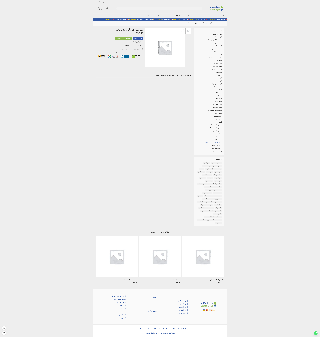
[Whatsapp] (316, 333)
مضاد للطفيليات (217, 51)
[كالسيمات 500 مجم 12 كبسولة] (160, 256)
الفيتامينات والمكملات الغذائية (208, 23)
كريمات (220, 75)
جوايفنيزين (203, 177)
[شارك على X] (135, 49)
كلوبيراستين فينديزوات (207, 210)
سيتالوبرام (218, 198)
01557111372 (206, 19)
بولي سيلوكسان (207, 174)
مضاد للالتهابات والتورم (216, 69)
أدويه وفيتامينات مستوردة (215, 110)
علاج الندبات (217, 204)
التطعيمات (219, 72)
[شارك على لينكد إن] (126, 49)
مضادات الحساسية (217, 104)
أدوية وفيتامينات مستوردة (118, 296)
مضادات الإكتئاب (216, 219)
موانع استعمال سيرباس (204, 219)
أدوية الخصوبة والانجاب (216, 84)
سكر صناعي (218, 92)
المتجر (156, 306)
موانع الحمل (218, 95)
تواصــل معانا (161, 15)
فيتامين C (218, 207)
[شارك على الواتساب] (123, 49)
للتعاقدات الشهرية (149, 15)
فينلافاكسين (202, 207)
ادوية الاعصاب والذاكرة (216, 66)
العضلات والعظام (217, 107)
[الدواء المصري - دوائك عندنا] (216, 8)
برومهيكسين (201, 171)
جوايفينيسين (209, 180)
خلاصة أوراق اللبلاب (203, 183)
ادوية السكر (219, 45)
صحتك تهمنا (188, 15)
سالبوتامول (208, 195)
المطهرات (219, 78)
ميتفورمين (218, 222)
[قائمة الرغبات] (182, 30)
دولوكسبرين (209, 189)
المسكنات (217, 133)
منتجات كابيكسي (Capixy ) (215, 40)
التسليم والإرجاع (137, 42)
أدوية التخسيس (218, 101)
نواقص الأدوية (218, 113)
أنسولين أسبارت (216, 166)
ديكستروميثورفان (207, 192)
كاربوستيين (218, 210)
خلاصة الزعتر (208, 186)
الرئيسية (221, 15)
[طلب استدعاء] (4, 328)
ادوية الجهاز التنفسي (216, 89)
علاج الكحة (201, 201)
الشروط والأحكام (152, 311)
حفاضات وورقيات (217, 116)
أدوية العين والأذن (215, 130)
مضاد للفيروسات (217, 43)
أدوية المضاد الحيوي (215, 136)
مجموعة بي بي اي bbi (216, 48)
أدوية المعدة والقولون (214, 128)
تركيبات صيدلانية (217, 86)
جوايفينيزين (218, 180)
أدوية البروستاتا (218, 81)
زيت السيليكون (217, 195)
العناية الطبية (178, 15)
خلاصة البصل (217, 186)
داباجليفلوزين (217, 189)
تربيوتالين (210, 177)
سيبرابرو (200, 195)
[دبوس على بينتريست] (129, 49)
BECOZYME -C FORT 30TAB (128, 280)
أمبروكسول (207, 163)
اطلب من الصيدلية (138, 38)
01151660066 (145, 19)
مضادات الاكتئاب (217, 34)
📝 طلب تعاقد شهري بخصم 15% (124, 38)
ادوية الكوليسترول (217, 98)
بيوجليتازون (218, 177)
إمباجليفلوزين (209, 168)
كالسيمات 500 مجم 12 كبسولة (172, 280)
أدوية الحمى (218, 60)
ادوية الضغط (218, 37)
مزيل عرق (219, 119)
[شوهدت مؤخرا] (4, 333)
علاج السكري (209, 201)
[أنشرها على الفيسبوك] (132, 49)
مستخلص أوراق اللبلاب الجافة (213, 216)
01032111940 (189, 19)
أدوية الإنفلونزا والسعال (214, 125)
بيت (223, 23)
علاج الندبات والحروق (206, 204)
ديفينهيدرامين (217, 192)
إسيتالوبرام (218, 168)
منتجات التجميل (206, 15)
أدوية (219, 23)
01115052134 (170, 19)
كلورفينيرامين (217, 213)
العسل (202, 168)
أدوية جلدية (217, 139)
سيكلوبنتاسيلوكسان (208, 198)
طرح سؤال (126, 42)
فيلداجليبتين (210, 207)
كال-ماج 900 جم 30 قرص (216, 280)
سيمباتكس (218, 201)
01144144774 (224, 19)
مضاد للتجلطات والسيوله (215, 57)
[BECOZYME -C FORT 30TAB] (117, 256)
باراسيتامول (218, 171)
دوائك (214, 15)
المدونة (170, 15)
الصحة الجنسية (216, 145)
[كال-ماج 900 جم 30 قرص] (203, 256)
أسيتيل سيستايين (216, 163)
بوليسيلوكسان (217, 174)
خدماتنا (196, 15)
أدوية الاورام (219, 54)
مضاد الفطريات (218, 63)
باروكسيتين (209, 171)
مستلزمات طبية (216, 148)
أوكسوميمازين (206, 166)
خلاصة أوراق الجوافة (215, 183)
